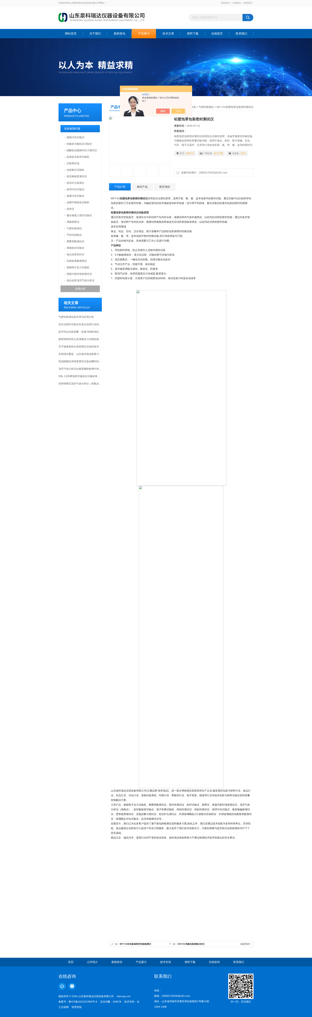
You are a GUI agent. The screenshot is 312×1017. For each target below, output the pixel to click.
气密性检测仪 (74, 228)
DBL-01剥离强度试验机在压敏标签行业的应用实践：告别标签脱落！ (80, 376)
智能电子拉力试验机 (78, 267)
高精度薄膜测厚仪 (77, 260)
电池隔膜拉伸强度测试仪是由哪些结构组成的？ (80, 361)
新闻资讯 (119, 33)
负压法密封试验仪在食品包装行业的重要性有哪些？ (80, 324)
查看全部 (80, 288)
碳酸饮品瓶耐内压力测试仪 (82, 150)
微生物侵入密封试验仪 (79, 215)
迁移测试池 (73, 163)
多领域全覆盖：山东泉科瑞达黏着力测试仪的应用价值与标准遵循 (80, 353)
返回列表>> (246, 944)
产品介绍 (119, 186)
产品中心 (72, 110)
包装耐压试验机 (75, 169)
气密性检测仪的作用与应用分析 (76, 316)
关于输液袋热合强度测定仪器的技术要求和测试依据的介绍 (80, 346)
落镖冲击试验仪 (75, 195)
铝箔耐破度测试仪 (77, 176)
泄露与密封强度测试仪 (79, 273)
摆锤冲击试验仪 (75, 137)
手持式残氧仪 (74, 234)
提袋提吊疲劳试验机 (78, 156)
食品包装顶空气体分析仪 (80, 280)
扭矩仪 (70, 208)
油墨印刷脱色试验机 (78, 202)
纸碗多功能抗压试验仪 (79, 143)
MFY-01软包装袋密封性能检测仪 (135, 944)
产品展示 (144, 33)
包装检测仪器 (72, 128)
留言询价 (164, 186)
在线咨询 (214, 962)
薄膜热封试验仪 (75, 247)
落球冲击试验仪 (75, 189)
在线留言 (236, 3)
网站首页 (71, 33)
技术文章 (168, 33)
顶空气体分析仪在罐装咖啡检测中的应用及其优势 (80, 368)
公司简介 (92, 962)
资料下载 (192, 33)
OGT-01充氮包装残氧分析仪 (191, 944)
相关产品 (142, 186)
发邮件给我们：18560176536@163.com (203, 172)
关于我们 (95, 33)
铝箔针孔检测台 (75, 182)
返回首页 (225, 3)
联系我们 (248, 3)
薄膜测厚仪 (73, 221)
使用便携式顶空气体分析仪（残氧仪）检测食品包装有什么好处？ (80, 383)
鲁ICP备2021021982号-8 (83, 1001)
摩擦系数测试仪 (75, 241)
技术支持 (165, 962)
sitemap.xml (123, 996)
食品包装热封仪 (75, 254)
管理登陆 (77, 1007)
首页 (70, 962)
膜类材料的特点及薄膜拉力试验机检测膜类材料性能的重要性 (80, 339)
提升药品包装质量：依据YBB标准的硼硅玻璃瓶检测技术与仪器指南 (80, 331)
